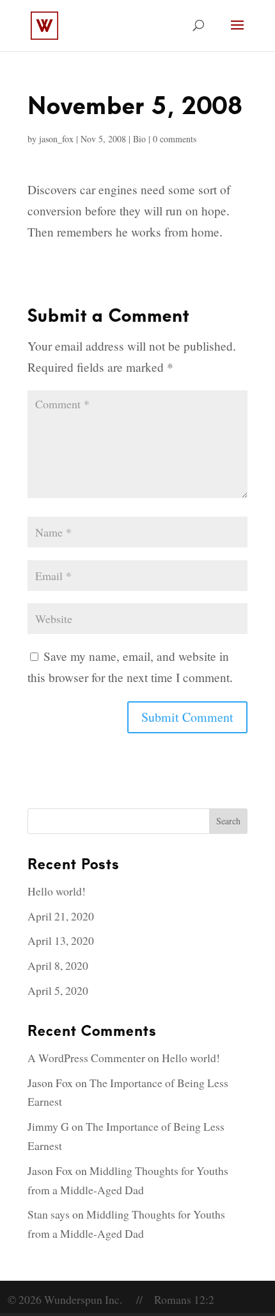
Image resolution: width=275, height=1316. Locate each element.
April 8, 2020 (58, 965)
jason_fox (56, 139)
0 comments (174, 139)
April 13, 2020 (61, 940)
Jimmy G (48, 1126)
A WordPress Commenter (86, 1057)
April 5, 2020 (58, 990)
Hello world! (57, 891)
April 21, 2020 (61, 916)
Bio (139, 139)
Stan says (49, 1214)
